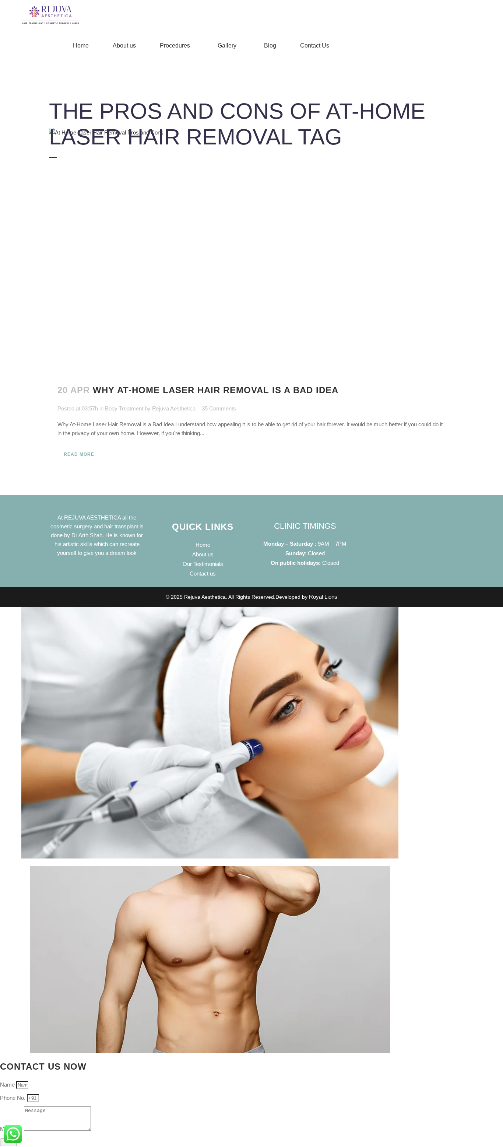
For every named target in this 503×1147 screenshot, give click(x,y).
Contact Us (314, 45)
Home (81, 45)
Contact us (203, 573)
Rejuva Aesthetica (174, 408)
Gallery (227, 45)
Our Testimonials (203, 564)
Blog (270, 45)
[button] (176, 45)
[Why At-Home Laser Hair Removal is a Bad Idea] (251, 248)
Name (8, 1084)
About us (124, 45)
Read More (79, 454)
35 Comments (219, 408)
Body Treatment (124, 408)
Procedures (175, 45)
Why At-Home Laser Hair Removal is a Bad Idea (215, 390)
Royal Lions (323, 597)
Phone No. (13, 1098)
